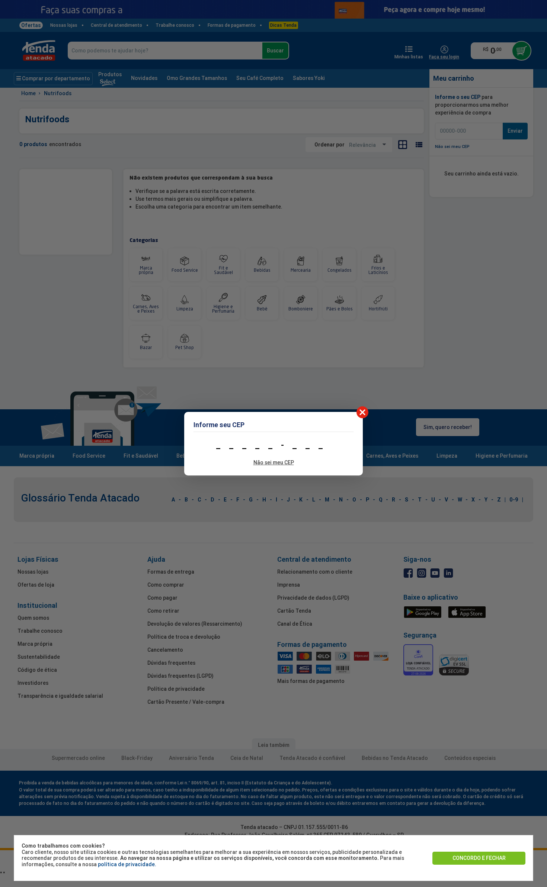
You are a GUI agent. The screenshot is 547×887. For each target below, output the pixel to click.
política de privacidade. (127, 864)
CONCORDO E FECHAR (479, 858)
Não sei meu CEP (273, 462)
